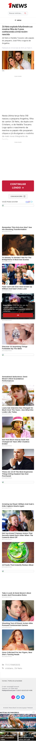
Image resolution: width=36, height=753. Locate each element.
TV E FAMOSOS (12, 665)
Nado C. (29, 48)
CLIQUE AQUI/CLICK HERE (24, 690)
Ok (18, 315)
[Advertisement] (18, 94)
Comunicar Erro (16, 196)
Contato (4, 681)
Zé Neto (18, 668)
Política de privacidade (15, 681)
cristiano (9, 668)
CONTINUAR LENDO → (18, 186)
